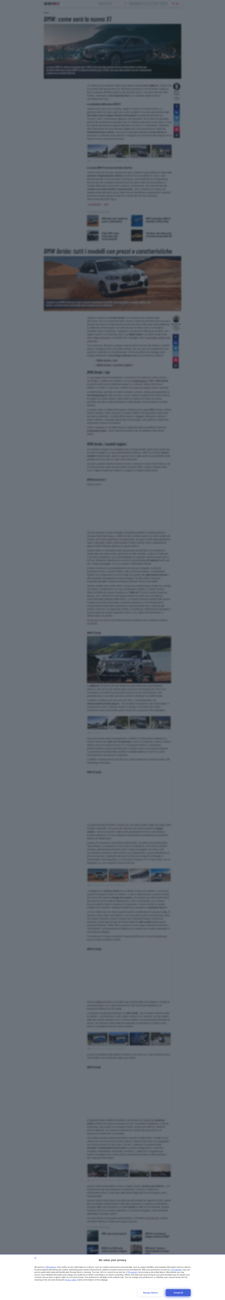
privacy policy (71, 1280)
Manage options (150, 1293)
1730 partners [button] (50, 1267)
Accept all (178, 1293)
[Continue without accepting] (35, 1258)
